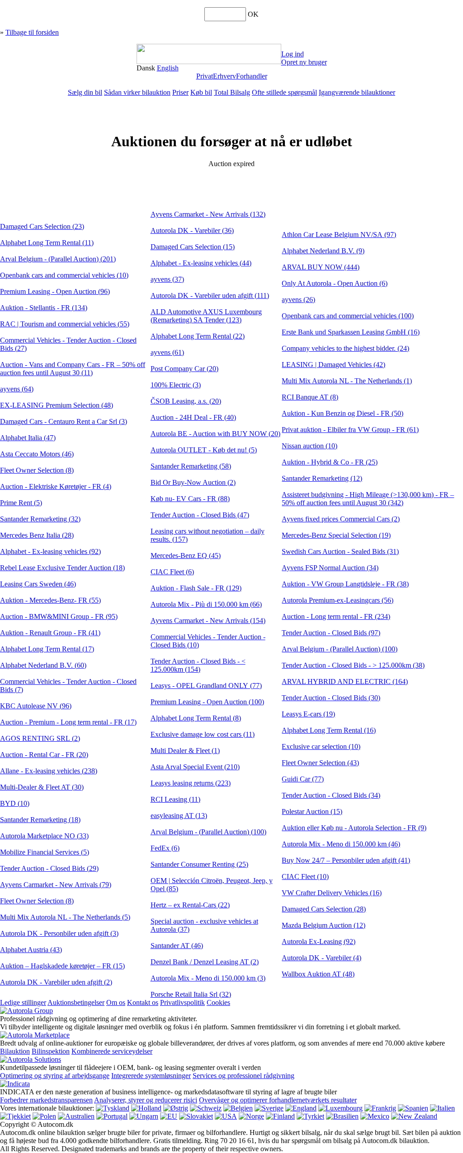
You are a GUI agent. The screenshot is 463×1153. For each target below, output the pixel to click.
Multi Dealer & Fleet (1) (185, 750)
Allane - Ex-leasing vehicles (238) (48, 771)
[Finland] (280, 1116)
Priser (180, 92)
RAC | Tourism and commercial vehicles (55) (64, 324)
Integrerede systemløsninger (151, 1075)
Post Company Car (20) (184, 368)
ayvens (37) (167, 279)
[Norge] (251, 1116)
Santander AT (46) (177, 945)
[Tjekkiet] (15, 1116)
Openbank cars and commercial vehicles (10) (64, 275)
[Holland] (146, 1108)
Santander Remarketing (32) (40, 519)
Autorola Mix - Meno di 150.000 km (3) (208, 978)
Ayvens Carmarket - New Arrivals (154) (208, 620)
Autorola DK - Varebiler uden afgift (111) (210, 295)
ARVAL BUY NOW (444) (320, 267)
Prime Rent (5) (21, 503)
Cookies (218, 1002)
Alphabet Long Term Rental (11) (47, 242)
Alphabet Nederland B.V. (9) (323, 251)
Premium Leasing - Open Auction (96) (55, 291)
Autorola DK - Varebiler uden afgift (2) (56, 982)
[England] (301, 1108)
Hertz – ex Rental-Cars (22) (190, 905)
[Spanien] (413, 1108)
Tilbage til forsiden (32, 32)
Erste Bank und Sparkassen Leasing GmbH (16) (351, 332)
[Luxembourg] (340, 1108)
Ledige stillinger (23, 1002)
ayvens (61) (167, 352)
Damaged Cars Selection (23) (42, 226)
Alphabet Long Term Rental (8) (196, 718)
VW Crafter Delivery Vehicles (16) (332, 893)
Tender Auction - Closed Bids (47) (200, 515)
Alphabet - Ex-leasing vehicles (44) (201, 263)
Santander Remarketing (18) (40, 819)
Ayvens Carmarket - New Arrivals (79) (55, 884)
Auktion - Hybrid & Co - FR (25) (330, 462)
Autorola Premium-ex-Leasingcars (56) (337, 600)
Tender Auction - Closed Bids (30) (331, 698)
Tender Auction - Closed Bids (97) (331, 633)
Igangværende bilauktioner (357, 92)
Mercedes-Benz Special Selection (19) (336, 535)
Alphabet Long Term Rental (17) (47, 649)
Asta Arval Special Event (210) (195, 767)
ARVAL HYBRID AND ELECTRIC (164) (345, 681)
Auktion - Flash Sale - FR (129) (196, 588)
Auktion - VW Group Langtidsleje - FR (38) (345, 584)
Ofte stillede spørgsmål (284, 92)
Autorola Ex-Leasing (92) (318, 941)
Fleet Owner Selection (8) (37, 470)
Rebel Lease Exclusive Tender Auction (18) (62, 568)
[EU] (168, 1116)
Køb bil (201, 92)
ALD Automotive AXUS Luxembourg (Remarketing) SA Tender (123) (206, 316)
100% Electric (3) (176, 385)
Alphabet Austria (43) (31, 949)
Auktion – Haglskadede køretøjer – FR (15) (62, 966)
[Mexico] (374, 1116)
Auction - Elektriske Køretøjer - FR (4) (55, 486)
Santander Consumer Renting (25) (199, 864)
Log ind (292, 54)
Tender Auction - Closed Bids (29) (49, 868)
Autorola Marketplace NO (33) (44, 836)
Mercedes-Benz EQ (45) (186, 555)
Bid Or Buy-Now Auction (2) (193, 482)
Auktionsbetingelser (75, 1002)
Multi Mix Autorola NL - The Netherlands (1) (347, 381)
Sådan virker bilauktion (137, 92)
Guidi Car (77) (303, 779)
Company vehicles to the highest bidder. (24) (345, 348)
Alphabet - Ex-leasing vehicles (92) (50, 551)
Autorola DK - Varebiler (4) (321, 958)
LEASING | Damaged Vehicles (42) (333, 364)
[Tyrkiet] (310, 1116)
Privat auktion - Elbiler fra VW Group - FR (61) (350, 429)
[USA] (226, 1116)
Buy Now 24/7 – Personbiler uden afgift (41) (346, 860)
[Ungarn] (143, 1116)
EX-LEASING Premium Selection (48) (56, 405)
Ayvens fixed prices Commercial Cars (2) (341, 519)
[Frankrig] (380, 1108)
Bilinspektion (51, 1051)
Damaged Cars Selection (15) (193, 247)
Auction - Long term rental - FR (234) (336, 616)
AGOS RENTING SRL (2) (40, 738)
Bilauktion (15, 1051)
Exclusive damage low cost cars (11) (203, 734)
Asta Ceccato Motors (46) (37, 454)
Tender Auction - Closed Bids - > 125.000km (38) (353, 665)
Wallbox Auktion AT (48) (318, 974)
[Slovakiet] (196, 1116)
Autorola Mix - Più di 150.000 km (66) (206, 604)
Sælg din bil (85, 92)
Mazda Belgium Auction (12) (323, 925)
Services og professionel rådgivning (243, 1075)
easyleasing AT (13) (179, 815)
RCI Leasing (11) (175, 799)
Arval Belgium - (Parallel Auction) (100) (208, 832)
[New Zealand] (414, 1116)
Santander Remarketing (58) (191, 466)
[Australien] (76, 1116)
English (168, 68)
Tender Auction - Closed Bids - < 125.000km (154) (198, 665)
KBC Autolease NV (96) (35, 706)
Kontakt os (142, 1002)
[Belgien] (238, 1108)
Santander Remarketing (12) (322, 478)
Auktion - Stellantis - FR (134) (43, 307)
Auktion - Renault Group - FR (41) (50, 633)
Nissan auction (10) (309, 446)
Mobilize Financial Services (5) (44, 852)
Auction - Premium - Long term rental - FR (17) (68, 722)
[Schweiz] (206, 1108)
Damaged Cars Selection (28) (324, 909)
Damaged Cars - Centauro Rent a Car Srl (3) (63, 421)
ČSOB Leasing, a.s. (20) (186, 401)
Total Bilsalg (232, 92)
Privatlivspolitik (182, 1002)
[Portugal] (112, 1116)
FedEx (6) (165, 848)
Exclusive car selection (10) (321, 746)
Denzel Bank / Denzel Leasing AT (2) (205, 962)
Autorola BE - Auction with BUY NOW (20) (215, 433)
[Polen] (44, 1116)
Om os (115, 1002)
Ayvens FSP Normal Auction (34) (330, 568)
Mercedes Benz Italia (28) (37, 535)
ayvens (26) (298, 299)
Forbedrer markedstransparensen (46, 1100)
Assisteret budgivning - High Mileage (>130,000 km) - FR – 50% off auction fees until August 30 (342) (368, 499)
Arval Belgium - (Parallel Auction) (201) (58, 259)
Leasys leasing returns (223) (191, 783)
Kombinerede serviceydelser (111, 1051)
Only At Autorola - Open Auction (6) (334, 283)
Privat (204, 76)
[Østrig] (175, 1108)
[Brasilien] (342, 1116)
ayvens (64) (16, 389)
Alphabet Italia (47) (28, 438)
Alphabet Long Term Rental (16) (329, 730)
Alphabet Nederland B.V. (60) (43, 665)
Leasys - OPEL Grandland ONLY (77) (206, 685)
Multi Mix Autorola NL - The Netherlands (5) (65, 917)
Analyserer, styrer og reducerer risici (145, 1100)
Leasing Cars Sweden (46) (38, 584)
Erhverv (224, 76)
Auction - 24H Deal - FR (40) (193, 417)
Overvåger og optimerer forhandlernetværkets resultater (278, 1100)
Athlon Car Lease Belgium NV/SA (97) (339, 234)
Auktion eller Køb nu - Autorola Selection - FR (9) (354, 828)
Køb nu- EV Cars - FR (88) (190, 498)
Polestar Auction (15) (312, 811)
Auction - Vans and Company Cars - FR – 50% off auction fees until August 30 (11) (72, 369)
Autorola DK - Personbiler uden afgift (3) (59, 933)
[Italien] (442, 1108)
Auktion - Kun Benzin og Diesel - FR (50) (342, 413)
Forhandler (251, 76)
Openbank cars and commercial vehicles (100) (348, 316)
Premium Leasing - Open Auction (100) (207, 702)
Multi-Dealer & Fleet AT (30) (42, 787)
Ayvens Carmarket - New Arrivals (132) (208, 214)
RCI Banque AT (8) (310, 397)
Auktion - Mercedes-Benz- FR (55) (50, 600)
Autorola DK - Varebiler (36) (192, 230)
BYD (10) (14, 803)
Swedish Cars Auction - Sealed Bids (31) (340, 551)
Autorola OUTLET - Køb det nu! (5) (204, 450)
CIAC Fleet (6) (172, 572)
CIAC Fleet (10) (305, 876)
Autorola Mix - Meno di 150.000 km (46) (341, 844)
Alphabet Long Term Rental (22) (198, 336)
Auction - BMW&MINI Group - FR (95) (59, 616)
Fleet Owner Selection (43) (320, 763)
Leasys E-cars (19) (308, 714)
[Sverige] (269, 1108)
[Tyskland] (112, 1108)
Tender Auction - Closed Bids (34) (331, 795)
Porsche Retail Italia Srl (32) (191, 994)
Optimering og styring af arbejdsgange (54, 1075)
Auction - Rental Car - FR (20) (44, 754)
